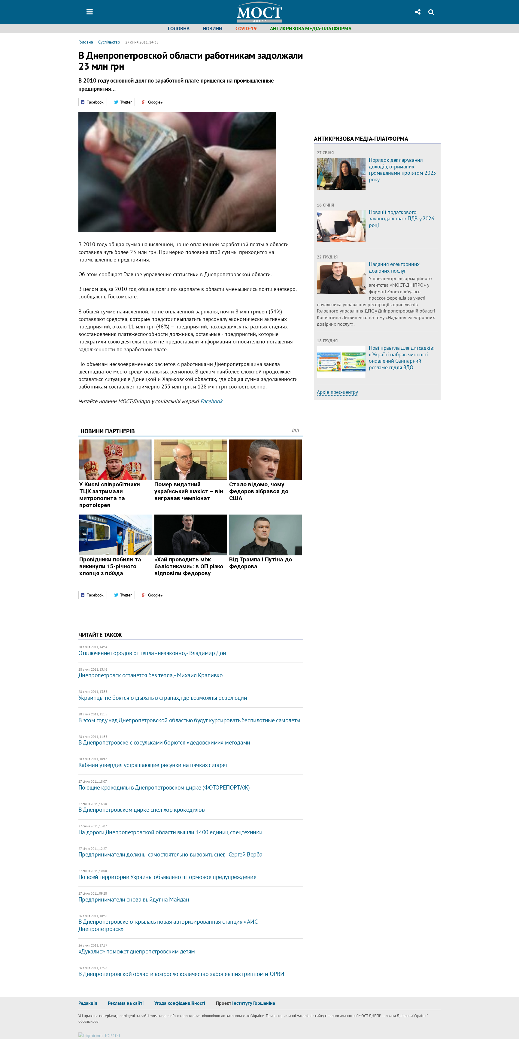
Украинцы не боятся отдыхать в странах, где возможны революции (162, 698)
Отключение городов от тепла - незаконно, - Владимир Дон (152, 653)
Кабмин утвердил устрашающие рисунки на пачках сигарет (153, 765)
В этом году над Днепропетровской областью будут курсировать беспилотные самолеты (189, 720)
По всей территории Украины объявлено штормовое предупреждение (167, 877)
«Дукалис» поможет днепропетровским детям (136, 951)
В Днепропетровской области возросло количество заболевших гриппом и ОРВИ (181, 974)
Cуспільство (109, 42)
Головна (179, 28)
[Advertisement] (364, 81)
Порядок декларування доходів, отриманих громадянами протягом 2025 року (402, 169)
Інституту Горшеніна (253, 1003)
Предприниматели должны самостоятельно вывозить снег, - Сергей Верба (170, 854)
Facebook (211, 401)
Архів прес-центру (337, 392)
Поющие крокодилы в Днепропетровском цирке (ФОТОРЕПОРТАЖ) (164, 787)
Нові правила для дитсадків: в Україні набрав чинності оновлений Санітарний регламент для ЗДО (401, 357)
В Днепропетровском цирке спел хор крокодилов (141, 810)
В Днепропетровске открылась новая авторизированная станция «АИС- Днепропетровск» (168, 925)
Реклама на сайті (126, 1003)
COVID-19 (246, 28)
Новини (212, 28)
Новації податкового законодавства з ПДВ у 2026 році (401, 218)
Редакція (87, 1003)
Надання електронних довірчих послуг (394, 267)
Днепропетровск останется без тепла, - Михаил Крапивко (150, 675)
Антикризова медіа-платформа (310, 28)
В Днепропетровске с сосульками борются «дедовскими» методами (164, 742)
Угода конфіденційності (179, 1003)
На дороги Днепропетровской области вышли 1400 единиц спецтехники (170, 832)
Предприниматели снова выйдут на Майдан (133, 899)
